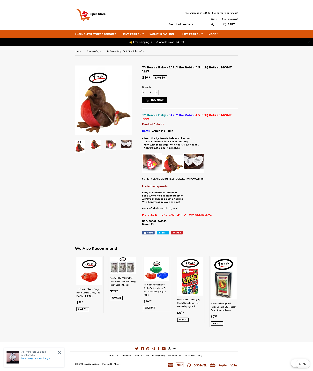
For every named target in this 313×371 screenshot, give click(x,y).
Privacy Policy (158, 355)
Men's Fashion (132, 34)
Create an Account (230, 19)
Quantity (146, 87)
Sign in (214, 19)
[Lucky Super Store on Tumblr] (158, 349)
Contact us (126, 355)
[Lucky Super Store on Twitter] (136, 349)
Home (78, 51)
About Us (113, 355)
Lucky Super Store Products (95, 34)
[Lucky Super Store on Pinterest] (147, 349)
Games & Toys (94, 51)
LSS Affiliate (189, 355)
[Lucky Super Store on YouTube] (164, 349)
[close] (309, 42)
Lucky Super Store (90, 364)
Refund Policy (174, 355)
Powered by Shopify (111, 364)
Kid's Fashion (191, 34)
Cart (231, 24)
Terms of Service (141, 355)
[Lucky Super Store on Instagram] (153, 349)
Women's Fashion (161, 34)
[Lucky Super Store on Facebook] (142, 349)
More (212, 34)
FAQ (200, 355)
